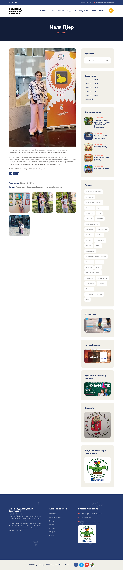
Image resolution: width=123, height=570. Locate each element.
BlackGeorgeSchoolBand (93, 191)
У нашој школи (102, 278)
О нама (51, 11)
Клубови (99, 235)
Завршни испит (102, 229)
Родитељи (71, 11)
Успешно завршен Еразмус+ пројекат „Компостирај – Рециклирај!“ (102, 123)
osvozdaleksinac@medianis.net (105, 3)
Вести (93, 11)
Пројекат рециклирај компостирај (95, 451)
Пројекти (89, 262)
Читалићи (89, 289)
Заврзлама (89, 229)
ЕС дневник (90, 314)
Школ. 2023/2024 (91, 87)
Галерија (52, 532)
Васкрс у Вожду (100, 147)
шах (87, 300)
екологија (100, 218)
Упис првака (90, 283)
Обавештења (100, 240)
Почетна (42, 11)
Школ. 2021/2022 (91, 95)
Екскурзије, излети (92, 224)
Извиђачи (89, 235)
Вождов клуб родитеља (93, 202)
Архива (51, 535)
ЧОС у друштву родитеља (94, 294)
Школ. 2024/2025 (26, 183)
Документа (83, 11)
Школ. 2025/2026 (91, 80)
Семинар (89, 267)
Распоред (52, 514)
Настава (61, 11)
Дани (99, 213)
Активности (21, 187)
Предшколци (90, 251)
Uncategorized (89, 99)
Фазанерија (102, 283)
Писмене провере (55, 517)
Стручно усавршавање (93, 273)
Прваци (98, 245)
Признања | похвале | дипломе (49, 187)
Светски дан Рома (101, 169)
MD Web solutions (63, 565)
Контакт (102, 11)
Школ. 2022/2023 (91, 91)
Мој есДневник (92, 345)
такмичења (89, 278)
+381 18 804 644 (86, 3)
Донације (89, 218)
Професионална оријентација (100, 137)
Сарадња (99, 262)
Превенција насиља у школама (95, 377)
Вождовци (31, 187)
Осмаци (88, 245)
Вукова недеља (102, 208)
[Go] (107, 60)
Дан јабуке (89, 213)
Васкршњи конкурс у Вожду (102, 159)
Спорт (98, 267)
